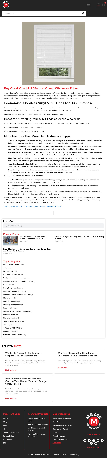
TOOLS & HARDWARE (11, 328)
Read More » (10, 370)
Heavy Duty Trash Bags (12, 288)
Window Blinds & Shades (12, 335)
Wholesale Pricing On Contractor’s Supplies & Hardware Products (33, 238)
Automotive (8, 268)
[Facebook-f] (89, 440)
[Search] (83, 13)
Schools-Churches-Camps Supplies (17, 311)
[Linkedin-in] (98, 440)
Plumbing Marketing (11, 301)
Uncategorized (9, 331)
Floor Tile (7, 284)
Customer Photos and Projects (15, 278)
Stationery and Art (10, 318)
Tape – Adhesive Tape (12, 321)
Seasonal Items (9, 315)
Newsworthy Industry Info (13, 291)
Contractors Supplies (11, 274)
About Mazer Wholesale (12, 264)
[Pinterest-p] (91, 443)
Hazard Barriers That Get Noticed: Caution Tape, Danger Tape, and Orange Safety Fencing (27, 250)
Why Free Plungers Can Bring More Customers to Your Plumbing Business (79, 238)
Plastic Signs (8, 298)
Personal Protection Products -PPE (17, 294)
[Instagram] (93, 440)
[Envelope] (84, 440)
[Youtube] (95, 443)
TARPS (6, 325)
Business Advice (9, 271)
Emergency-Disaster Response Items (17, 281)
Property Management (12, 304)
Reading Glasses (9, 308)
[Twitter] (102, 440)
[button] (88, 5)
